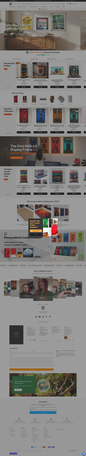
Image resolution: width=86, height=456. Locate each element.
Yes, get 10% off (36, 230)
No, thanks (36, 234)
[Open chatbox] (83, 454)
